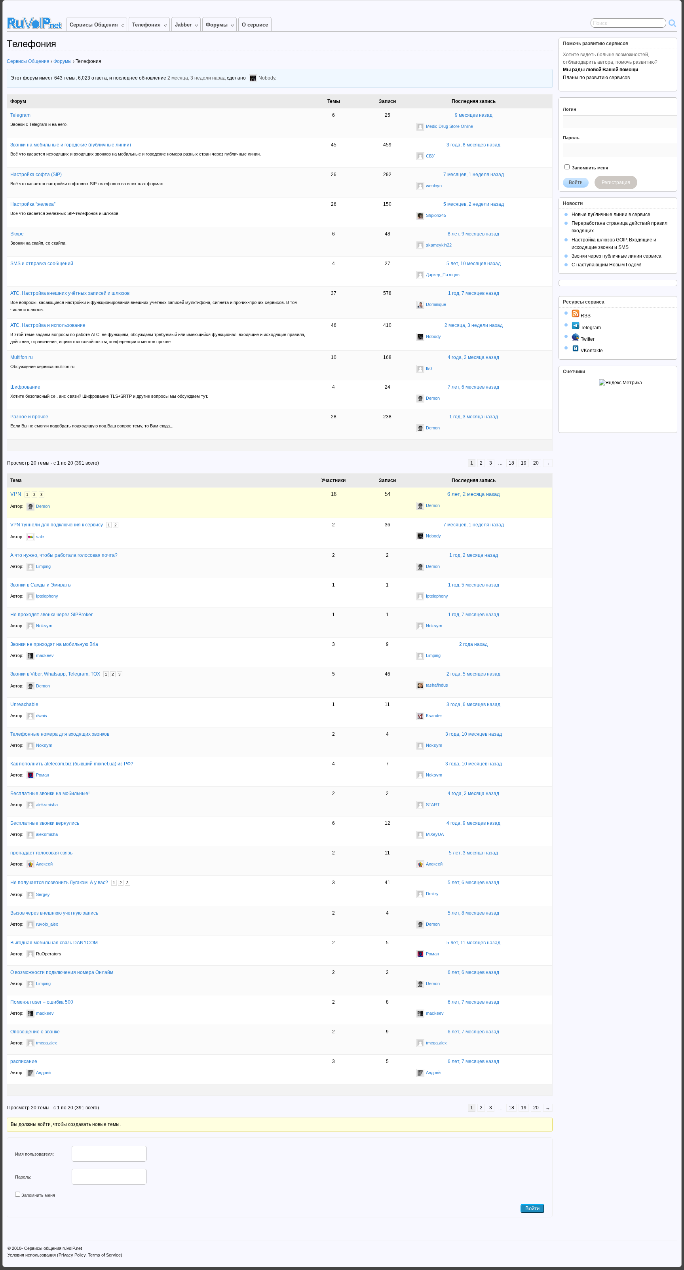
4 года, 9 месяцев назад (473, 823)
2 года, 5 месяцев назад (473, 674)
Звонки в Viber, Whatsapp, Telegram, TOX (55, 674)
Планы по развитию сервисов (596, 77)
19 (523, 463)
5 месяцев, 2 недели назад (473, 204)
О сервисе (255, 25)
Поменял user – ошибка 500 (41, 1002)
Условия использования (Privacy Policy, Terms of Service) (65, 1255)
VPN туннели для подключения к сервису (56, 525)
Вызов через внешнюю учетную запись (54, 913)
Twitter (587, 339)
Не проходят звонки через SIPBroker (51, 614)
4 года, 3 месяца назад (473, 357)
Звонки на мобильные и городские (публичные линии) (70, 145)
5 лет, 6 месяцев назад (473, 882)
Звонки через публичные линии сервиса (616, 256)
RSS (585, 316)
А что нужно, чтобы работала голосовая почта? (64, 555)
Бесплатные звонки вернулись (44, 823)
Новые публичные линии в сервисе (611, 214)
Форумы (217, 25)
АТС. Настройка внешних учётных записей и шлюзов (69, 293)
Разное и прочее (29, 417)
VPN (15, 494)
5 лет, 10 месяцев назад (473, 263)
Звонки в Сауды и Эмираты (41, 585)
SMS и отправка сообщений (41, 263)
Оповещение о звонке (35, 1032)
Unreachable (24, 704)
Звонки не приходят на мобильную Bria (54, 644)
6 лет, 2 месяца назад (473, 494)
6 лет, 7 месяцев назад (473, 1002)
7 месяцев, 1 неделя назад (473, 174)
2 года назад (473, 644)
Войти (532, 1208)
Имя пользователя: (34, 1154)
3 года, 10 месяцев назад (473, 734)
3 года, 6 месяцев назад (473, 704)
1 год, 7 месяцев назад (473, 293)
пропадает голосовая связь (41, 853)
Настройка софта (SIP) (36, 174)
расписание (23, 1061)
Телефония (146, 25)
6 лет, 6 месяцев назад (473, 972)
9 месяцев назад (473, 115)
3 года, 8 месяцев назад (473, 145)
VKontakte (591, 350)
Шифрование (25, 387)
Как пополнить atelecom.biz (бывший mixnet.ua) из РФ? (71, 764)
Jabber (183, 25)
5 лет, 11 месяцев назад (473, 942)
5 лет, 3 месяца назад (473, 853)
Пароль (571, 137)
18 (511, 463)
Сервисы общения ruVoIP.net (53, 1248)
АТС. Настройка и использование (48, 325)
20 (536, 463)
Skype (17, 234)
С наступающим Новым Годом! (606, 265)
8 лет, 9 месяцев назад (473, 234)
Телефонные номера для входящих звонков (59, 734)
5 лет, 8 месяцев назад (473, 913)
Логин (569, 109)
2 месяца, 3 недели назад (196, 78)
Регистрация (616, 182)
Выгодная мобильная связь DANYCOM (54, 942)
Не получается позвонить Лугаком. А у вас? (59, 882)
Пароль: (23, 1177)
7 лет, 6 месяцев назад (473, 387)
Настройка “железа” (32, 204)
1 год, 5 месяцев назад (473, 585)
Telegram (20, 115)
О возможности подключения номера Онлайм (61, 972)
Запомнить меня (38, 1195)
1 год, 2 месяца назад (473, 555)
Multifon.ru (21, 357)
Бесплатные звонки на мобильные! (49, 793)
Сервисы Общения (94, 25)
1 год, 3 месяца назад (473, 417)
